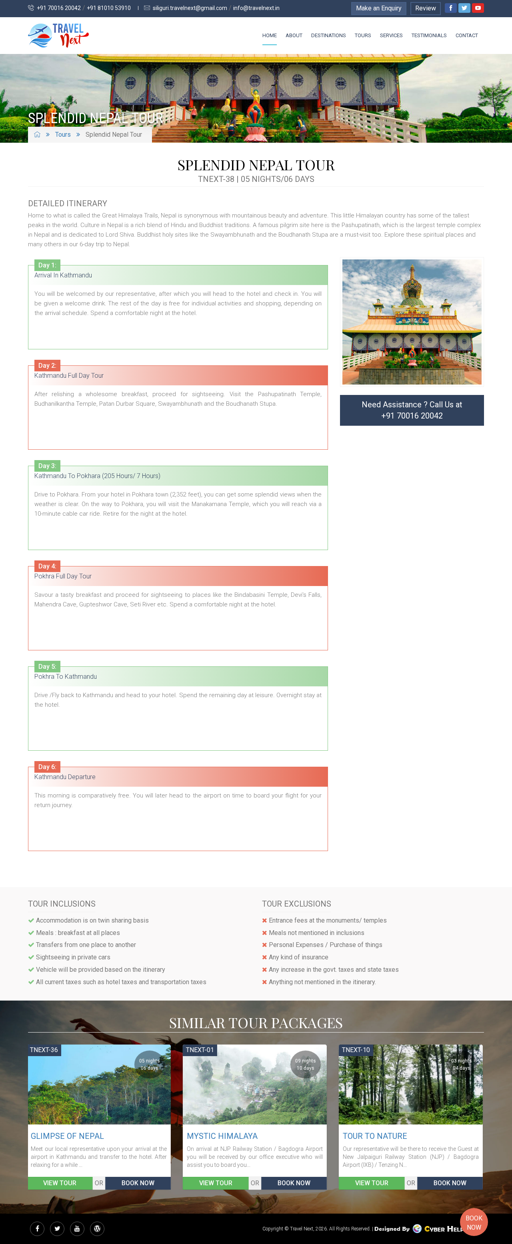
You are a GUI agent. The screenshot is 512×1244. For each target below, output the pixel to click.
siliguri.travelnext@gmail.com (189, 8)
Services (391, 35)
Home (269, 35)
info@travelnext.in (256, 8)
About (294, 35)
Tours (363, 35)
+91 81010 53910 (109, 8)
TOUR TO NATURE (220, 1136)
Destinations (328, 35)
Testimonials (429, 35)
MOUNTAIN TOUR (375, 1136)
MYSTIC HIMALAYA (67, 1136)
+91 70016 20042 (58, 8)
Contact (467, 35)
